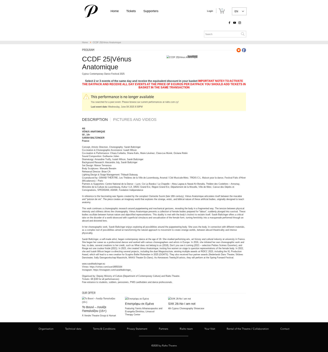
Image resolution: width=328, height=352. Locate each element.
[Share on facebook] (244, 50)
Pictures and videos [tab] (134, 120)
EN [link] (236, 11)
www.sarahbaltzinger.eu (93, 263)
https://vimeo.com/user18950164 (106, 266)
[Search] (242, 34)
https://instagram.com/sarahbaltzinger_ (112, 270)
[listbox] (239, 11)
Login (210, 11)
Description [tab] (95, 120)
